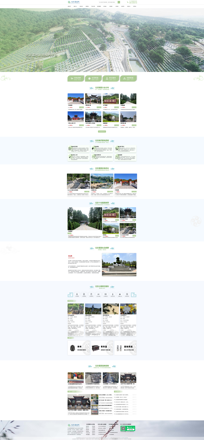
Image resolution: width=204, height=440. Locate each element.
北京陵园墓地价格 (102, 131)
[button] (138, 263)
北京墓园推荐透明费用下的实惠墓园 (126, 431)
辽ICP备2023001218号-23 (106, 437)
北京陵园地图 (126, 437)
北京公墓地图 (122, 437)
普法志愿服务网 (115, 438)
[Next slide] (202, 40)
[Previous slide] (1, 40)
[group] (102, 427)
